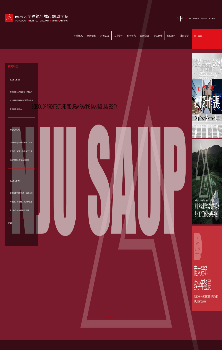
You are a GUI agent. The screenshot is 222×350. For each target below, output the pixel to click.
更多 (10, 222)
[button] (107, 317)
